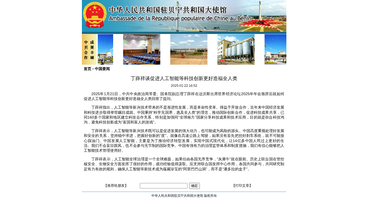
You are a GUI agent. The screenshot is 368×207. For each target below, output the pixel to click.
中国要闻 (102, 69)
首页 (87, 69)
